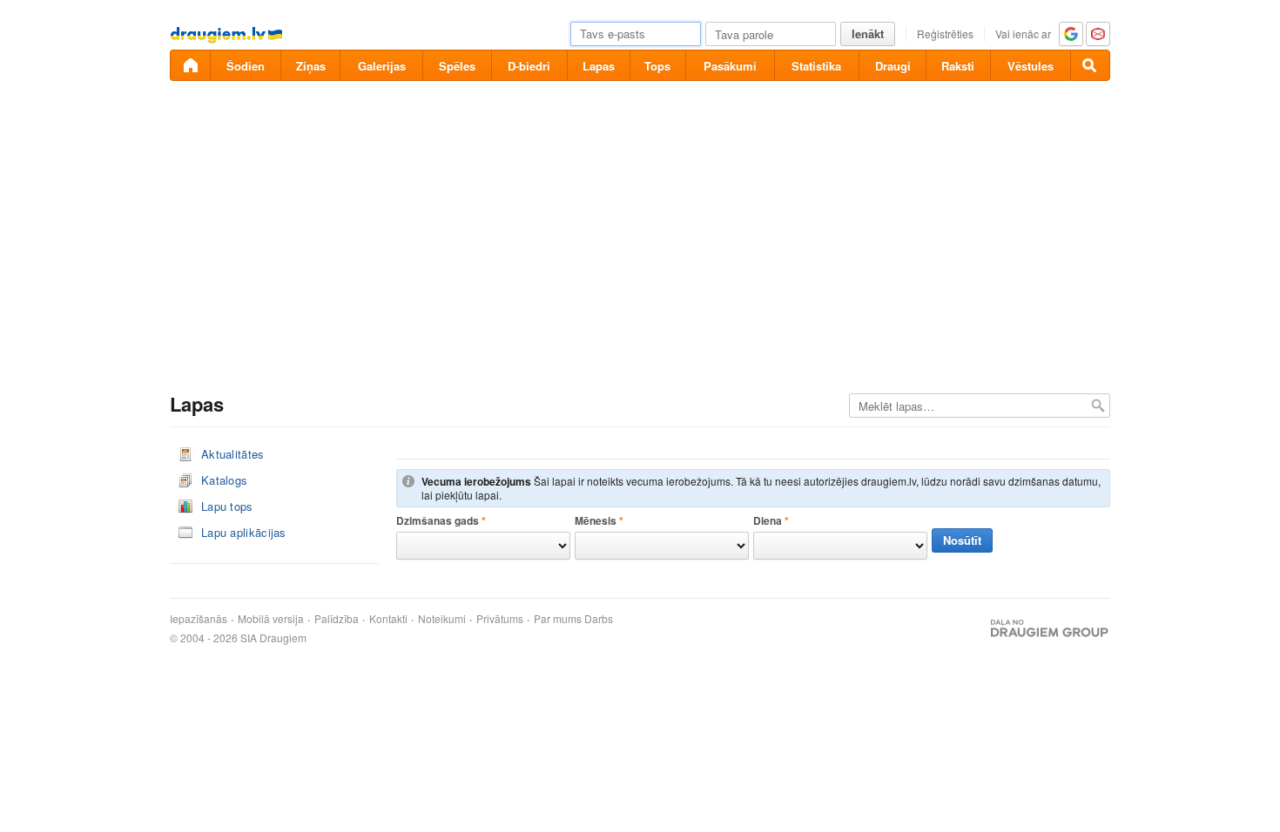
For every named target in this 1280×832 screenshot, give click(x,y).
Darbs (598, 619)
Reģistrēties (945, 33)
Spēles (457, 65)
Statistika (816, 65)
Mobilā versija (271, 619)
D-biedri (529, 65)
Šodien (245, 65)
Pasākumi (730, 65)
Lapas (599, 65)
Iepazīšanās (198, 619)
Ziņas (311, 65)
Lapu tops (227, 506)
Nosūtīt (962, 540)
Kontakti (388, 619)
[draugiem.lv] (190, 65)
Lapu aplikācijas (243, 532)
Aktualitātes (233, 454)
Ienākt (868, 33)
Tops (657, 65)
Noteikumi (442, 619)
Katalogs (224, 480)
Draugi (893, 65)
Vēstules (1030, 65)
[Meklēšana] (1090, 65)
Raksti (957, 65)
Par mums (558, 619)
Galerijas (382, 65)
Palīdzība (336, 619)
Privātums (499, 619)
